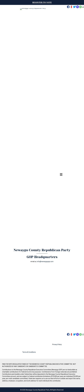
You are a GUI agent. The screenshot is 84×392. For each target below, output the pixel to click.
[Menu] (61, 174)
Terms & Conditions (29, 352)
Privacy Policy (57, 344)
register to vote (42, 2)
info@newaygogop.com (45, 261)
